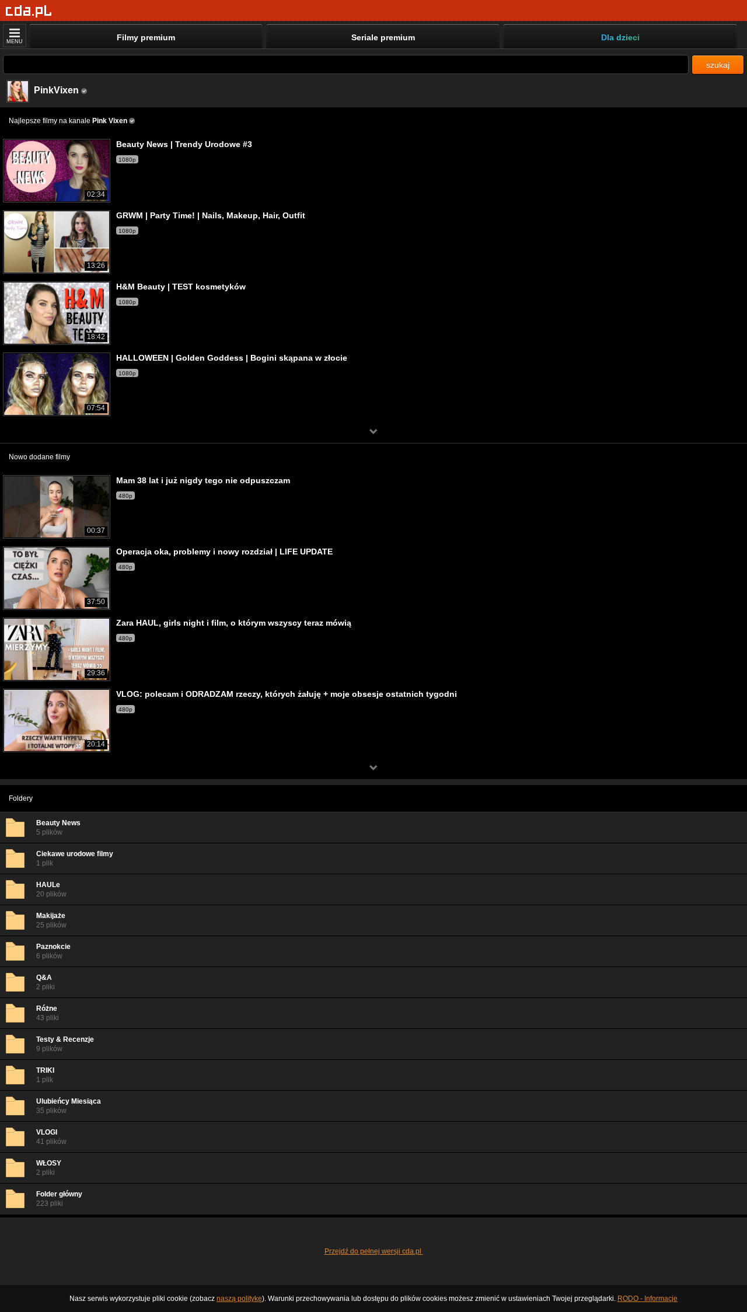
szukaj (717, 64)
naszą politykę (239, 1298)
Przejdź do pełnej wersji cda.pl (373, 1251)
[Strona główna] (29, 11)
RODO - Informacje (647, 1298)
